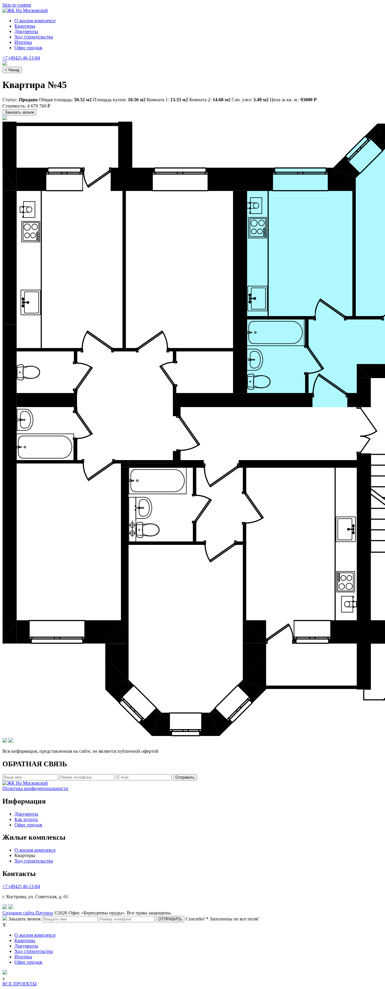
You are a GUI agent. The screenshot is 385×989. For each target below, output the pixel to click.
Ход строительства (33, 36)
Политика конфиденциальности (35, 788)
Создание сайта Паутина (27, 912)
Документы (26, 31)
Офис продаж (28, 47)
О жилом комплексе (35, 20)
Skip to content (16, 5)
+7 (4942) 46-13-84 (21, 57)
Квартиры (24, 26)
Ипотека (23, 42)
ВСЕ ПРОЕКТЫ (19, 983)
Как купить (26, 819)
